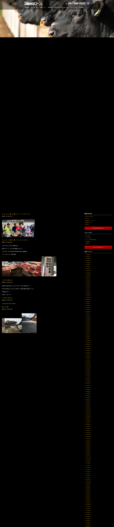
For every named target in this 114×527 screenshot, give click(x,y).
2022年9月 (88, 346)
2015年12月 (88, 502)
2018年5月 (88, 446)
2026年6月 (88, 258)
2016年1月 (88, 500)
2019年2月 (88, 428)
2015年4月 (88, 518)
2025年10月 (88, 274)
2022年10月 (88, 344)
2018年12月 (88, 432)
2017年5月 (88, 469)
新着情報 (27, 7)
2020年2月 (88, 405)
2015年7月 (88, 512)
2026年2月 (88, 266)
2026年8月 (88, 254)
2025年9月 (88, 276)
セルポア (88, 218)
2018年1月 (88, 453)
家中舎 (87, 224)
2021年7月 (88, 373)
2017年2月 (88, 475)
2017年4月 (88, 471)
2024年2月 (88, 313)
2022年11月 (88, 342)
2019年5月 (88, 422)
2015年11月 (88, 504)
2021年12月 (88, 364)
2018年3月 (88, 450)
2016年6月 (88, 491)
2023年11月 (88, 319)
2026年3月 (88, 264)
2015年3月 (88, 520)
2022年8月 (88, 348)
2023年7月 (88, 327)
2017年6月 (88, 467)
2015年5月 (88, 516)
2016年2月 (88, 498)
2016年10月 (88, 483)
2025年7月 (88, 280)
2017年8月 (88, 463)
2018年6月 (88, 444)
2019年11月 (88, 410)
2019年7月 (88, 418)
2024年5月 (88, 307)
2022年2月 (88, 360)
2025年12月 (88, 270)
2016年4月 (88, 494)
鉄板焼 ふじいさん (90, 220)
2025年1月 (88, 291)
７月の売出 (88, 237)
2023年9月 (88, 323)
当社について (43, 7)
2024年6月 (88, 305)
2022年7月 (88, 350)
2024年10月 (88, 297)
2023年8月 (88, 325)
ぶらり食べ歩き (64, 7)
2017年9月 (88, 461)
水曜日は (88, 243)
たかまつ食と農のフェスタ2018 (16, 214)
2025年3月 (88, 287)
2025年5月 (88, 284)
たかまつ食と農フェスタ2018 (15, 240)
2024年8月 (88, 301)
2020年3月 (88, 403)
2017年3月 (88, 473)
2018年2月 (88, 452)
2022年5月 (88, 354)
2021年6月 (88, 375)
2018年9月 (88, 438)
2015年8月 (88, 510)
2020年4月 (88, 401)
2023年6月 (88, 328)
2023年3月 (88, 334)
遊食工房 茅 (89, 222)
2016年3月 (88, 496)
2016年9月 (88, 485)
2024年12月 (88, 293)
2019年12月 (88, 409)
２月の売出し (8, 280)
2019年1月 (88, 430)
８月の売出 (88, 235)
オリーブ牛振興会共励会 (91, 239)
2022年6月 (88, 352)
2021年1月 (88, 385)
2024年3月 (88, 311)
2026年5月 (88, 260)
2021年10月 (88, 367)
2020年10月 (88, 389)
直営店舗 (50, 7)
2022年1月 (88, 362)
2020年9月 (88, 391)
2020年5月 (88, 399)
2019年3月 (88, 426)
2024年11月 (88, 295)
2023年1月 (88, 338)
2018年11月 (88, 434)
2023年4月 (88, 332)
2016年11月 (88, 481)
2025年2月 (88, 289)
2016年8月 (88, 487)
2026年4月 (88, 262)
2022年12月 (88, 340)
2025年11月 (88, 272)
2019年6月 (88, 420)
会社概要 (81, 7)
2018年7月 (88, 442)
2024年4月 (88, 309)
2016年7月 (88, 489)
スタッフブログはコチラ (98, 247)
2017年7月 (88, 465)
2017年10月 (88, 459)
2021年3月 (88, 381)
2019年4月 (88, 424)
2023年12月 (88, 317)
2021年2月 (88, 383)
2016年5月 (88, 492)
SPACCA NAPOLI (89, 216)
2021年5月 (88, 377)
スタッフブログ (73, 7)
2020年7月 (88, 395)
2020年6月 (88, 397)
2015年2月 (88, 522)
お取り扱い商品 (34, 7)
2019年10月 (88, 412)
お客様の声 (56, 7)
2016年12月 (88, 479)
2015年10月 (88, 506)
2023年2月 (88, 336)
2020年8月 (88, 393)
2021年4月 (88, 379)
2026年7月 (88, 256)
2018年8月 (88, 440)
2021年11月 (88, 366)
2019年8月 (88, 416)
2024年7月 (88, 303)
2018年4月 (88, 448)
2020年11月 (88, 387)
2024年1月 (88, 315)
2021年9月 (88, 369)
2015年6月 (88, 514)
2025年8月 (88, 278)
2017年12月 (88, 455)
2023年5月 (88, 330)
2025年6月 (88, 282)
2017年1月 (88, 477)
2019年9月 (88, 414)
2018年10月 (88, 436)
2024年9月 (88, 299)
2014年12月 (88, 526)
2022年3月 (88, 358)
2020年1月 (88, 407)
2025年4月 (88, 285)
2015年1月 (88, 524)
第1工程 (5, 307)
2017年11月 (88, 457)
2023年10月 (88, 321)
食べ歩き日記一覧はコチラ (98, 228)
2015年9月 (88, 508)
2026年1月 (88, 268)
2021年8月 (88, 371)
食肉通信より (89, 241)
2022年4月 (88, 356)
